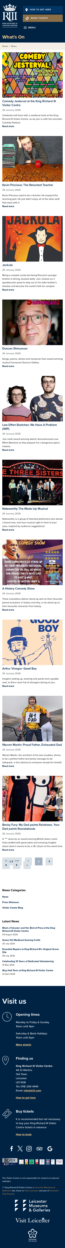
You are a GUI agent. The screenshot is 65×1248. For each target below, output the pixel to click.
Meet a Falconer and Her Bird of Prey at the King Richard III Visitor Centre (28, 929)
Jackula (32, 239)
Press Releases (10, 902)
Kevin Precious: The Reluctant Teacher (32, 159)
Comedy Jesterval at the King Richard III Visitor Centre (32, 75)
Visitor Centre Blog (12, 907)
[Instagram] (29, 1148)
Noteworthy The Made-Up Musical (32, 482)
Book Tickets (39, 18)
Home (5, 46)
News (5, 896)
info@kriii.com (32, 1090)
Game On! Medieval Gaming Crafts (21, 940)
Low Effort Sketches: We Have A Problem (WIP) (32, 398)
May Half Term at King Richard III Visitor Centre (27, 970)
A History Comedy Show (32, 562)
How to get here (26, 1097)
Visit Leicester (31, 1190)
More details (23, 1044)
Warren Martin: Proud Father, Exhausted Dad (32, 718)
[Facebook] (12, 1148)
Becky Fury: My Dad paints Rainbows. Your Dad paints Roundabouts (32, 798)
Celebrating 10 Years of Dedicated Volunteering (28, 961)
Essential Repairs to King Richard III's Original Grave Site (30, 951)
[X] (20, 1148)
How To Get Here (40, 9)
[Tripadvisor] (39, 1148)
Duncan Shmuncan (32, 322)
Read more (8, 126)
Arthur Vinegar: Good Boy (32, 642)
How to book (24, 1134)
